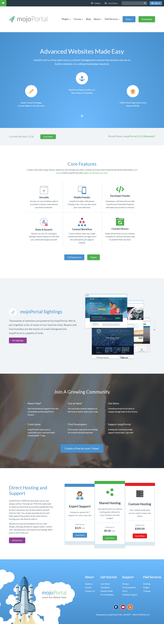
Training (146, 591)
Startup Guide (106, 591)
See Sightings (18, 340)
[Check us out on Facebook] (116, 607)
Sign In (157, 3)
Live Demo (112, 3)
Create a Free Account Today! (82, 448)
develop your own (99, 173)
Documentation (129, 587)
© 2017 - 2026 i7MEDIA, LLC (137, 614)
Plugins (65, 19)
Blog (88, 19)
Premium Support (130, 594)
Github (97, 3)
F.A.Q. (124, 591)
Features (89, 584)
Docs (128, 19)
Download (147, 19)
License (88, 587)
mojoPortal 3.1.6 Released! (139, 136)
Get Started (108, 577)
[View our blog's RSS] (130, 607)
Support (128, 577)
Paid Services (111, 19)
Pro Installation (107, 594)
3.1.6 (31, 136)
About (97, 19)
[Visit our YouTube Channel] (123, 607)
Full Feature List (74, 257)
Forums (77, 19)
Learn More (79, 535)
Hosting (146, 584)
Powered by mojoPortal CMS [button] (109, 614)
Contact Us (90, 591)
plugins (86, 173)
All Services (17, 540)
